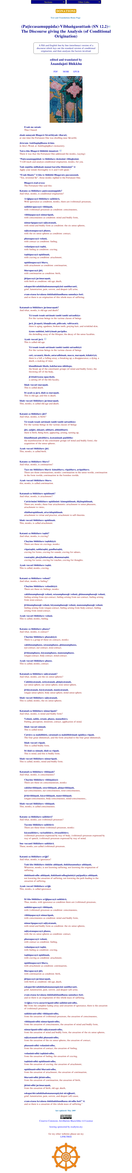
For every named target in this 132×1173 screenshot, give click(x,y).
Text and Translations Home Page (65, 18)
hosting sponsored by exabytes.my (66, 1126)
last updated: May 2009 (66, 1110)
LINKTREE (66, 1136)
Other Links (84, 2)
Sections (48, 2)
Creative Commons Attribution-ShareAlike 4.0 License (66, 1120)
